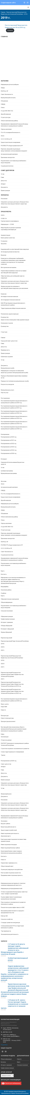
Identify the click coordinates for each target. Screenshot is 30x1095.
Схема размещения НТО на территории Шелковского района (12, 926)
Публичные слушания (7, 356)
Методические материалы (8, 267)
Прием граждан (5, 190)
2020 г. (3, 215)
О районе (3, 593)
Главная (3, 337)
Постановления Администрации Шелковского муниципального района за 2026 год (14, 427)
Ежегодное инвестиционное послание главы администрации (13, 840)
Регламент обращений (7, 629)
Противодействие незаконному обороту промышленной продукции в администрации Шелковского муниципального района (13, 729)
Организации (4, 736)
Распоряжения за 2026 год (8, 453)
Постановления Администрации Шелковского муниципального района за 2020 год (14, 401)
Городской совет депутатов (9, 341)
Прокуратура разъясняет (8, 721)
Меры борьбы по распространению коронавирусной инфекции (11, 228)
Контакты (3, 574)
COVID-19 (4, 218)
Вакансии (3, 255)
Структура (4, 332)
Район (2, 734)
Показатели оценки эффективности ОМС (13, 907)
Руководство (5, 317)
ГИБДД (3, 104)
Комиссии (3, 294)
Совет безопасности (7, 94)
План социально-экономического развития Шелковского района (13, 903)
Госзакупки (4, 241)
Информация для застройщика (10, 84)
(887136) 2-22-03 (7, 1032)
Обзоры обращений (6, 625)
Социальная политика (7, 166)
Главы (2, 343)
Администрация (5, 235)
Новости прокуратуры (7, 718)
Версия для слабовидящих (13, 1083)
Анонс (2, 136)
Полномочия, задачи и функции (9, 314)
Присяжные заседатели (8, 157)
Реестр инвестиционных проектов (11, 873)
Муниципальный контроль (8, 97)
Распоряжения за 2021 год (8, 440)
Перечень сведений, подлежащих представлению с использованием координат (14, 150)
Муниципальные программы (9, 473)
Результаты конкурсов (7, 384)
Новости (3, 710)
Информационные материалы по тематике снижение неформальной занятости (13, 884)
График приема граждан (8, 619)
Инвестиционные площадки (9, 844)
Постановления (5, 398)
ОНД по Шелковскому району (9, 120)
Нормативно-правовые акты (9, 863)
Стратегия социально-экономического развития (15, 748)
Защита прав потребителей (9, 830)
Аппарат (3, 184)
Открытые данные (6, 740)
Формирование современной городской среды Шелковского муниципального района (14, 125)
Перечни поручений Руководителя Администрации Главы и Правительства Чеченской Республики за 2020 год (12, 691)
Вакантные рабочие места (8, 827)
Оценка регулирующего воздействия (12, 869)
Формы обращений (6, 632)
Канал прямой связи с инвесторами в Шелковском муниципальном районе (11, 852)
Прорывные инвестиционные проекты (11, 875)
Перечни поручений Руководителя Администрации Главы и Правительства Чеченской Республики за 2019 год (12, 684)
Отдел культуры (5, 117)
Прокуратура (4, 715)
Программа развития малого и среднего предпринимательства (12, 911)
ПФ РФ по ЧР (4, 91)
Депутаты (4, 180)
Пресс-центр (5, 704)
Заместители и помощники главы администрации (15, 320)
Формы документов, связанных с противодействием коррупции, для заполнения (14, 287)
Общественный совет (7, 866)
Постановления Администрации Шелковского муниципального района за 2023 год (14, 417)
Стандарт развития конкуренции (10, 922)
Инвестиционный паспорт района (10, 848)
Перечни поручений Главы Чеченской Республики (15, 641)
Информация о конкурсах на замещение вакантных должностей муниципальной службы (14, 371)
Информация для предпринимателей (11, 888)
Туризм (3, 755)
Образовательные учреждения (10, 599)
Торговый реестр (6, 931)
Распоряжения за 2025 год (8, 760)
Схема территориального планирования (12, 752)
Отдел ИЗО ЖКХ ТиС (7, 111)
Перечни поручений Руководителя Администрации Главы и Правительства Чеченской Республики (12, 674)
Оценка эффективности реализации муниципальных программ (11, 898)
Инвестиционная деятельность (10, 833)
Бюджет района (5, 823)
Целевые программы (7, 471)
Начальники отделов (7, 323)
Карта (2, 571)
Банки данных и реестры (8, 238)
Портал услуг (4, 392)
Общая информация (6, 602)
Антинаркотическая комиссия (9, 296)
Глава (2, 177)
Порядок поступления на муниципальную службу (15, 381)
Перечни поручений (6, 638)
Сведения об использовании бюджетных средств (12, 463)
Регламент (4, 459)
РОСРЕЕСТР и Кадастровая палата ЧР (12, 145)
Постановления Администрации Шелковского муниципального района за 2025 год (14, 700)
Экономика (4, 821)
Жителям (3, 481)
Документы (4, 187)
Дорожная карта (6, 836)
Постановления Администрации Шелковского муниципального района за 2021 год (14, 407)
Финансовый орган (6, 794)
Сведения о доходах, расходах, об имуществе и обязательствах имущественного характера (15, 203)
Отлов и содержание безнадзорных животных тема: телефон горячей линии (14, 892)
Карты (2, 595)
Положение (4, 198)
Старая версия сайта (8, 3)
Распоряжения (5, 434)
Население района (6, 590)
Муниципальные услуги (7, 390)
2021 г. (3, 650)
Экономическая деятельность (9, 934)
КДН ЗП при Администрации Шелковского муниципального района (13, 304)
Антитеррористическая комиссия (10, 300)
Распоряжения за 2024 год (8, 450)
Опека (2, 107)
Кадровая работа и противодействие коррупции (15, 249)
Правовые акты (5, 350)
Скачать (10, 30)
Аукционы (3, 243)
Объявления (4, 101)
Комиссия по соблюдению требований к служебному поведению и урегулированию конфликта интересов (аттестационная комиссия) (13, 261)
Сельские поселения (7, 611)
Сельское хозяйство (7, 919)
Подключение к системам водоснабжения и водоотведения (13, 161)
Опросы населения (6, 129)
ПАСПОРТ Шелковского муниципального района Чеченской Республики (15, 744)
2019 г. (3, 643)
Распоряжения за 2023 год (8, 447)
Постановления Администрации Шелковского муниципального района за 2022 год (14, 412)
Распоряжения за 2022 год (8, 443)
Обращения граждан (7, 616)
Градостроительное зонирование (10, 142)
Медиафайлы (4, 586)
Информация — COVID (7, 224)
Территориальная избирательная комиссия (13, 308)
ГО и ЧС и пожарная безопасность (10, 132)
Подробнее (4, 1044)
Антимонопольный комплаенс (9, 154)
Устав (2, 174)
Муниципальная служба (7, 368)
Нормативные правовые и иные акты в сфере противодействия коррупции (13, 271)
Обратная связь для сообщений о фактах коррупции (12, 277)
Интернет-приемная (7, 622)
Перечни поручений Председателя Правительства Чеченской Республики (12, 657)
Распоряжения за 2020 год (8, 437)
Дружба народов (6, 114)
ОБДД (3, 88)
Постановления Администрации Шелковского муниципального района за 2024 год (14, 422)
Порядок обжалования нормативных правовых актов (14, 377)
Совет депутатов (6, 764)
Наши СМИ (4, 706)
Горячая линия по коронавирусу (10, 221)
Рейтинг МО (4, 916)
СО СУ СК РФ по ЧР (6, 139)
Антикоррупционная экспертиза (10, 252)
